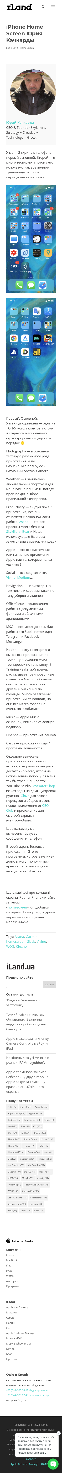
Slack (31, 941)
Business (14, 1119)
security (43, 1178)
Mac (12, 1158)
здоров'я (36, 1204)
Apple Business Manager (20, 1333)
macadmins (27, 1158)
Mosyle (27, 1178)
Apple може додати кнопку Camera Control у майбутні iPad (27, 1043)
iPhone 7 (14, 1145)
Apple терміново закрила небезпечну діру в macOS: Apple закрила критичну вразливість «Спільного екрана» (27, 1082)
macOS (29, 1171)
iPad (25, 1132)
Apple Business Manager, (26, 1464)
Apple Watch (16, 1113)
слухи (25, 1210)
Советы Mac (38, 1197)
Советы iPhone (17, 1197)
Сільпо (21, 946)
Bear (25, 531)
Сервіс (10, 1317)
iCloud (49, 1119)
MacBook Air (16, 1165)
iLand (12, 1126)
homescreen (17, 907)
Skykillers (13, 531)
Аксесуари (12, 1281)
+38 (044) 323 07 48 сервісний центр (27, 1395)
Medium (23, 577)
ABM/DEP (46, 1464)
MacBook (45, 1158)
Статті (9, 1328)
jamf (48, 1152)
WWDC (13, 1191)
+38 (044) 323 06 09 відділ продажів (27, 1390)
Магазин (11, 1312)
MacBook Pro (36, 1165)
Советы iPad (30, 1191)
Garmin (32, 936)
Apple (25, 1107)
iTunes (29, 1145)
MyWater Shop (43, 786)
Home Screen (27, 47)
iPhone (40, 1132)
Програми (12, 1286)
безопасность (17, 1204)
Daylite (10, 1348)
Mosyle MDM (14, 1338)
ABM (12, 1107)
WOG (10, 946)
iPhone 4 (14, 1139)
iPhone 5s (30, 1139)
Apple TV (41, 1107)
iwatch (43, 1145)
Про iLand (12, 1359)
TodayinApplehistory (37, 1184)
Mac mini (14, 1171)
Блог (9, 1354)
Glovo (25, 795)
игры (12, 1210)
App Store (36, 1113)
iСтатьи (33, 1152)
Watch (10, 1276)
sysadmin (14, 1184)
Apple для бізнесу (17, 1307)
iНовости (15, 1152)
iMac (25, 1126)
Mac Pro (45, 1171)
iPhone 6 (47, 1139)
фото (38, 1210)
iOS (37, 1126)
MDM (13, 1178)
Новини (11, 1322)
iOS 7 (12, 1132)
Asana (24, 521)
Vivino (11, 577)
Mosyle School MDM (18, 1343)
